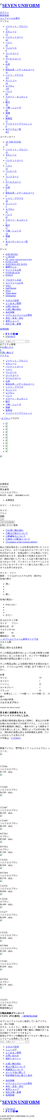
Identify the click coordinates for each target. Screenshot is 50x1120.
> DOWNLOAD (29, 1016)
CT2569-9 (15, 738)
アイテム (4, 355)
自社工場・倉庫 (13, 324)
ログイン (4, 12)
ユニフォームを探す (10, 18)
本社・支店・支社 (14, 318)
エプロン (5, 418)
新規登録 (4, 15)
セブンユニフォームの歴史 (19, 315)
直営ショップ (12, 321)
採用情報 (4, 329)
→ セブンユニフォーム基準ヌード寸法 (19, 639)
